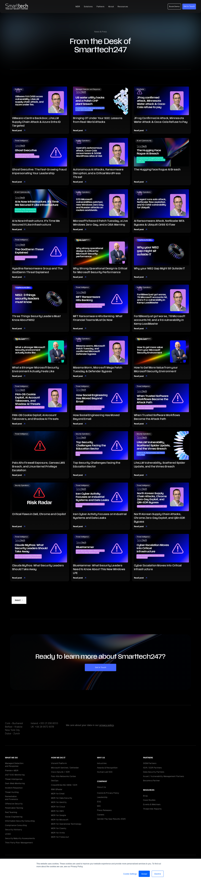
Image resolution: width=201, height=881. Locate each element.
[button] (78, 6)
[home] (16, 6)
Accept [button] (144, 873)
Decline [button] (157, 873)
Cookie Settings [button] (130, 873)
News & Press (100, 31)
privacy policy (106, 725)
